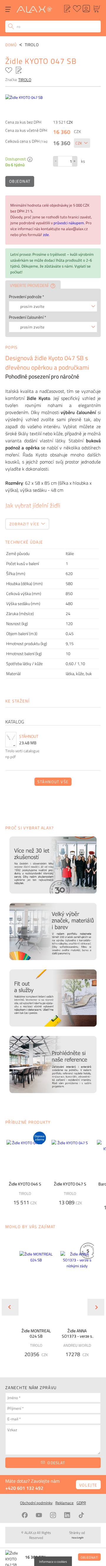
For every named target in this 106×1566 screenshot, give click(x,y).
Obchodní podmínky (36, 1503)
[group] (32, 1302)
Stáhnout (28, 736)
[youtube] (39, 1515)
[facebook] (24, 1515)
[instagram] (53, 1515)
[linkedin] (67, 1515)
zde (46, 235)
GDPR (81, 1503)
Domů (11, 45)
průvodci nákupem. (70, 223)
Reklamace (64, 1503)
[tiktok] (81, 1515)
